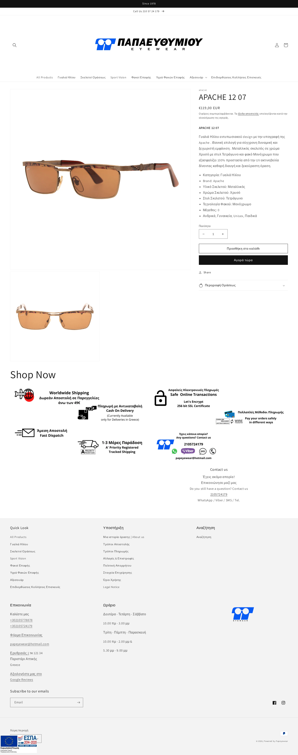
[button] (14, 45)
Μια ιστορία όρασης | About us (123, 537)
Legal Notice (111, 587)
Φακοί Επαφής (20, 565)
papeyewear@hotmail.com (29, 644)
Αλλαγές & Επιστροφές (118, 558)
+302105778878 (21, 620)
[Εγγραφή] (78, 702)
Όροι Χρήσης (112, 580)
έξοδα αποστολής (248, 113)
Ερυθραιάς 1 (19, 653)
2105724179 (218, 494)
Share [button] (207, 272)
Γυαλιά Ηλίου (19, 544)
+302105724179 (21, 626)
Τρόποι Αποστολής (116, 544)
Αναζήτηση (203, 537)
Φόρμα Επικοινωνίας (26, 635)
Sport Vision (18, 558)
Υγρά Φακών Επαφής (24, 572)
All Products (18, 537)
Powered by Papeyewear (276, 741)
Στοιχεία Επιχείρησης (117, 572)
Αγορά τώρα (243, 260)
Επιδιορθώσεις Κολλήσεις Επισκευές (35, 587)
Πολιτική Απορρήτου (117, 565)
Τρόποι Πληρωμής (116, 551)
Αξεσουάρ (17, 580)
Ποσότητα (205, 226)
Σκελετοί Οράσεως (22, 551)
